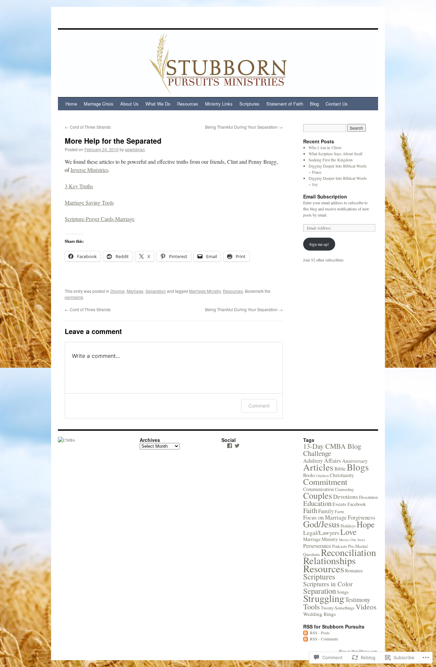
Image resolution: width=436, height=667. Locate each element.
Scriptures (249, 103)
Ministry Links (219, 103)
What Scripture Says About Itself (335, 153)
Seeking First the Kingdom (331, 159)
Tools (311, 606)
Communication (318, 489)
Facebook (356, 504)
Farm (339, 511)
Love (348, 531)
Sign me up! (319, 244)
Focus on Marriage (325, 517)
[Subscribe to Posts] (306, 632)
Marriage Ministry (205, 291)
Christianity (342, 475)
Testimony (357, 599)
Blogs (358, 467)
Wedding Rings (319, 613)
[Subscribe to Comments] (306, 638)
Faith (310, 510)
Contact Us (337, 103)
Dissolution (368, 497)
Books (309, 475)
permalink (74, 297)
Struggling (323, 598)
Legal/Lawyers (321, 532)
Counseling (344, 489)
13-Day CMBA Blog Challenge (332, 449)
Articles (318, 467)
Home (71, 103)
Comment (259, 406)
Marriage (135, 291)
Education (317, 503)
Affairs (332, 460)
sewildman (135, 149)
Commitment (325, 481)
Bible (340, 468)
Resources (187, 103)
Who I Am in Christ (325, 147)
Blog (314, 103)
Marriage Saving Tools (89, 202)
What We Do (157, 103)
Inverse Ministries (89, 169)
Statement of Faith (284, 103)
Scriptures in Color (328, 583)
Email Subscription (325, 196)
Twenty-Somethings (338, 607)
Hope (366, 524)
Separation (155, 291)
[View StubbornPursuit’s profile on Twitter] (237, 445)
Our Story (358, 539)
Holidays (348, 525)
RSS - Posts (320, 632)
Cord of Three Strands (88, 127)
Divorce (117, 291)
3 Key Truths (79, 186)
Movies (344, 539)
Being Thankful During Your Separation (244, 127)
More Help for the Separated (113, 141)
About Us (129, 103)
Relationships (329, 560)
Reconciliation (348, 552)
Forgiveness (361, 517)
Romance (354, 570)
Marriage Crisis (98, 103)
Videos (366, 607)
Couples (317, 495)
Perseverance (317, 546)
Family (326, 511)
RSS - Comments (324, 638)
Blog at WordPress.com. (358, 651)
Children (322, 475)
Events (339, 504)
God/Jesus (321, 524)
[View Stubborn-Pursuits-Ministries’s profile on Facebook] (229, 445)
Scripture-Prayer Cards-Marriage (100, 218)
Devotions (345, 496)
